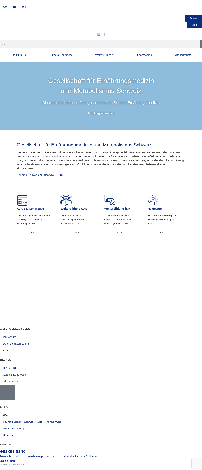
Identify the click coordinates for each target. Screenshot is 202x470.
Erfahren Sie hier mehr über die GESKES (41, 175)
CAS (5, 414)
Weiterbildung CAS (73, 208)
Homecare (155, 208)
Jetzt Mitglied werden (101, 113)
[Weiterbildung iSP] (109, 200)
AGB (6, 350)
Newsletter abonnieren (12, 464)
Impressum (9, 337)
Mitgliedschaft (182, 55)
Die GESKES (19, 55)
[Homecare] (153, 200)
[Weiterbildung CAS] (66, 200)
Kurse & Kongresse (61, 55)
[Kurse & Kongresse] (22, 200)
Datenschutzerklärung (16, 343)
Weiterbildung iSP (117, 208)
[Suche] (201, 44)
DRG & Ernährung (14, 428)
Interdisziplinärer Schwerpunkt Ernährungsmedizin (32, 421)
